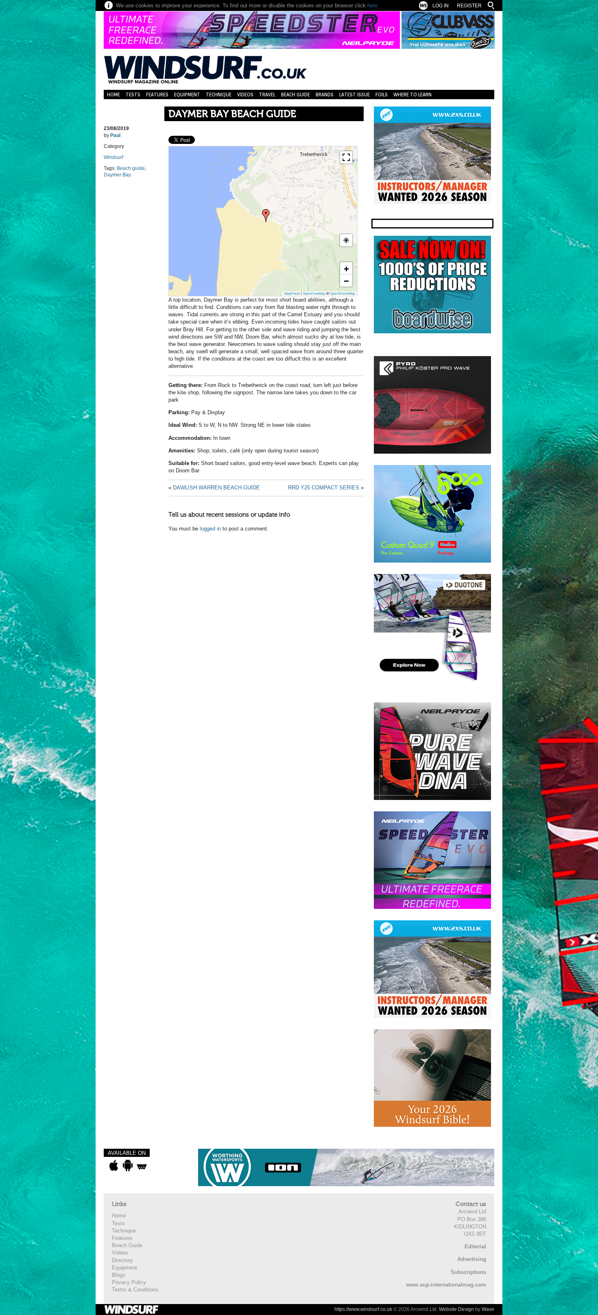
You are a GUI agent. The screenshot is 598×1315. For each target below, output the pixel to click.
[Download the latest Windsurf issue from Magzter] (142, 1165)
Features (157, 94)
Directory (122, 1260)
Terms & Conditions (135, 1290)
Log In (440, 6)
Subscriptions (468, 1272)
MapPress (292, 293)
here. (373, 5)
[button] (266, 215)
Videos (245, 94)
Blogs (118, 1275)
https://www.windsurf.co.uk (363, 1309)
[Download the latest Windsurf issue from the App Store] (113, 1165)
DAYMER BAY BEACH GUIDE (232, 114)
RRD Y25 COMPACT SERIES (323, 488)
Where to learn (412, 94)
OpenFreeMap (314, 293)
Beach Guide (295, 94)
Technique (218, 94)
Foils (381, 94)
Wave (488, 1309)
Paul (115, 135)
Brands (325, 94)
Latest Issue (354, 94)
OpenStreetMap (342, 293)
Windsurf (113, 157)
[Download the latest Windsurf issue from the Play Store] (127, 1165)
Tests (133, 94)
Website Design (456, 1309)
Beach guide (131, 168)
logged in (210, 529)
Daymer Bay (117, 175)
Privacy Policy (129, 1282)
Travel (267, 94)
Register (469, 6)
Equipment (187, 94)
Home (113, 94)
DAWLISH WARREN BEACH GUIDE (216, 488)
